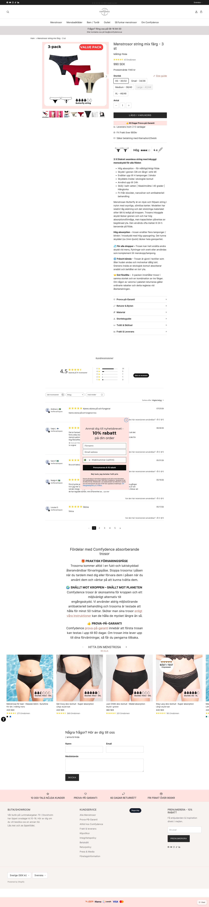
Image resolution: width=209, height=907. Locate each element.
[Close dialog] (126, 420)
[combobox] (87, 460)
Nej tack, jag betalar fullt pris (104, 474)
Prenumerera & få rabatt (104, 468)
